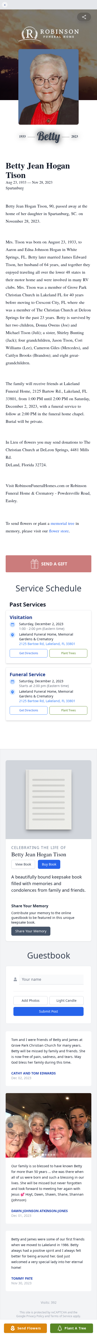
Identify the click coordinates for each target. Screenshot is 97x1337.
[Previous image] (10, 1125)
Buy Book (49, 864)
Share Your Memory (30, 931)
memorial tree (62, 523)
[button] (48, 1125)
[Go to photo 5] (54, 1155)
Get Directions (28, 653)
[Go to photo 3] (48, 1155)
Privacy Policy (35, 1316)
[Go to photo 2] (46, 1155)
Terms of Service (61, 1316)
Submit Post (48, 1011)
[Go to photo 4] (51, 1155)
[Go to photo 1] (43, 1155)
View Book (23, 864)
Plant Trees (68, 653)
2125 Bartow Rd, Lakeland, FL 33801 (47, 643)
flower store (59, 531)
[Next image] (86, 1125)
